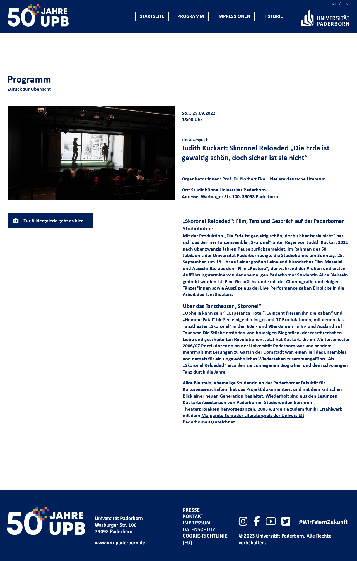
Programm (190, 16)
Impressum (196, 523)
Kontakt (193, 516)
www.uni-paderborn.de (120, 543)
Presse (191, 510)
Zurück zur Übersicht (29, 89)
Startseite (152, 16)
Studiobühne (294, 255)
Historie (273, 16)
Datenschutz (199, 529)
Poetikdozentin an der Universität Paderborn (248, 346)
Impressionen (233, 16)
